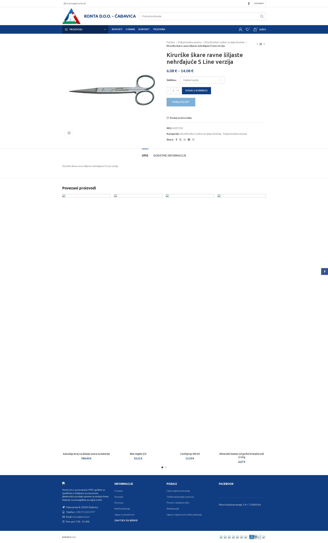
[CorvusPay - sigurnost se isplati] (264, 537)
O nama (118, 490)
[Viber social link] (193, 139)
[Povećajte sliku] (69, 133)
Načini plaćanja (122, 508)
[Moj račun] (240, 29)
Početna (171, 42)
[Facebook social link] (249, 3)
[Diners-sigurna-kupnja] (255, 537)
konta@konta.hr (76, 3)
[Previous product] (257, 44)
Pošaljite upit (181, 102)
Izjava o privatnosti (124, 514)
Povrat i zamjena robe (178, 502)
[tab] (145, 154)
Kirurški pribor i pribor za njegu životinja (225, 42)
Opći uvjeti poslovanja (178, 490)
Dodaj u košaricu (196, 90)
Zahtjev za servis (126, 520)
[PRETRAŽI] (262, 16)
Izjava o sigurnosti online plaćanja (184, 514)
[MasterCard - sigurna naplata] (225, 537)
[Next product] (264, 44)
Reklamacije (173, 508)
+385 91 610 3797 (85, 511)
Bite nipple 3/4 (138, 453)
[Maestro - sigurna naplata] (229, 537)
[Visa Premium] (233, 537)
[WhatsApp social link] (185, 139)
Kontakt (118, 496)
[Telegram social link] (189, 139)
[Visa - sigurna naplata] (221, 537)
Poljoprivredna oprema (190, 42)
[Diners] (246, 537)
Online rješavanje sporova (180, 496)
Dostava (118, 502)
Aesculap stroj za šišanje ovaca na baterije (86, 453)
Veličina (171, 80)
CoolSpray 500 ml (190, 453)
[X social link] (180, 139)
